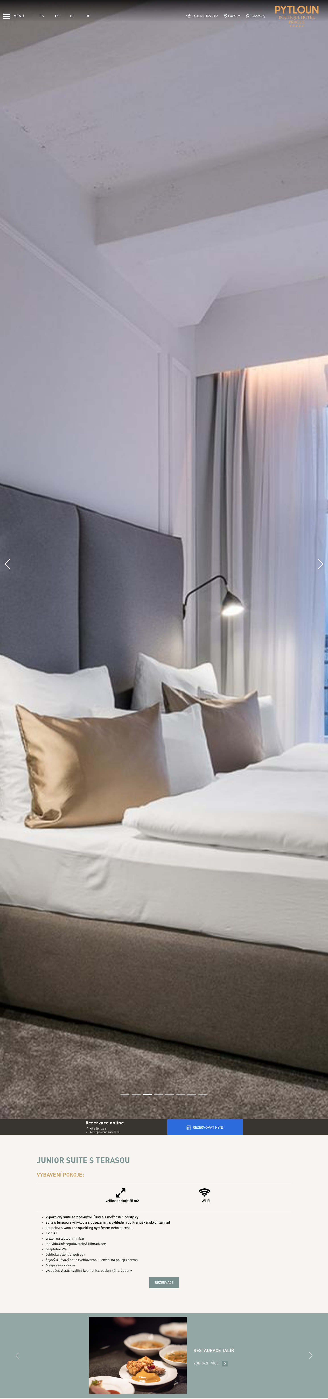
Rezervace (164, 1282)
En (41, 16)
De (72, 16)
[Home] (297, 16)
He (87, 16)
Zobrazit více (211, 1363)
